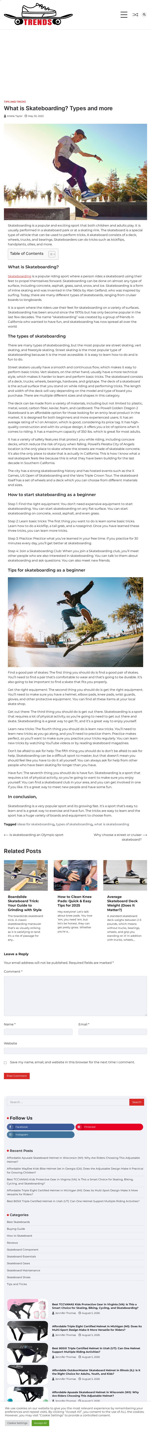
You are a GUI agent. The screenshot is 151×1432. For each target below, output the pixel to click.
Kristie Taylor (15, 116)
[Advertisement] (75, 59)
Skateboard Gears (18, 1263)
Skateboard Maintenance (23, 1270)
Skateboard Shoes (18, 1277)
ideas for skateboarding (35, 824)
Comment (13, 971)
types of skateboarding (74, 824)
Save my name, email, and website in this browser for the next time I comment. (72, 1062)
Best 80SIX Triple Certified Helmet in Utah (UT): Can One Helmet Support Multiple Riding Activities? (73, 1201)
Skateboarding (19, 276)
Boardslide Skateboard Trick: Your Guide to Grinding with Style (25, 903)
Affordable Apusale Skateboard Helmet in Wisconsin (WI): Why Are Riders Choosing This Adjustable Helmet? (95, 1372)
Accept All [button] (40, 1423)
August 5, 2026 (91, 1313)
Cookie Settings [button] (17, 1423)
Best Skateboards (18, 1222)
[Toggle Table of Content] (49, 254)
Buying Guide (16, 1228)
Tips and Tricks (15, 101)
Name (10, 1024)
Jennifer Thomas (65, 1313)
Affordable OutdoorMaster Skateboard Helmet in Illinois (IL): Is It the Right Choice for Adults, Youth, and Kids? (96, 1350)
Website (10, 1043)
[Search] (144, 15)
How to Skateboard (19, 1235)
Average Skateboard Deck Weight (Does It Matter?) (122, 903)
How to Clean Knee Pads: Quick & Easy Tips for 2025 (75, 901)
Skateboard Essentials (21, 1256)
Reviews (12, 1242)
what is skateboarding (111, 824)
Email (83, 1024)
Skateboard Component (22, 1249)
